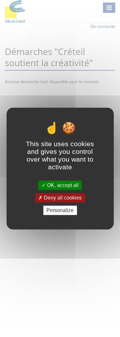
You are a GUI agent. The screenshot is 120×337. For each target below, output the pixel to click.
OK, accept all (62, 185)
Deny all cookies (62, 197)
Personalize (60, 210)
